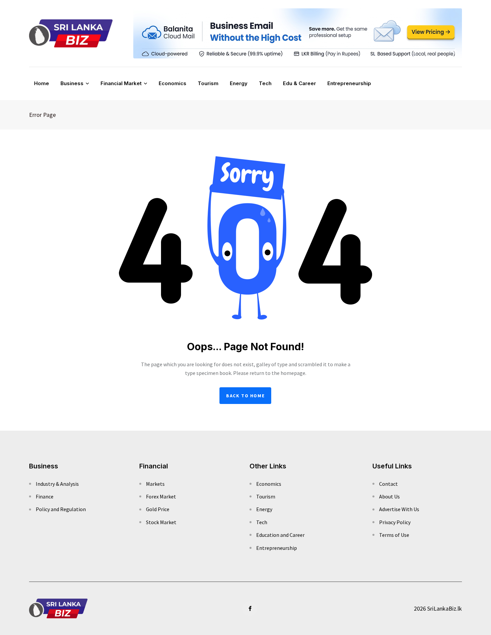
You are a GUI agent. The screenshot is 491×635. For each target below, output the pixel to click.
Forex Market (161, 496)
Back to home (245, 396)
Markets (155, 483)
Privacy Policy (395, 522)
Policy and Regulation (61, 509)
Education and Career (280, 535)
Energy (239, 83)
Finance (44, 496)
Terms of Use (394, 535)
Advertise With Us (399, 509)
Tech (265, 83)
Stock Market (161, 522)
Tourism (208, 83)
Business (72, 83)
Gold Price (157, 509)
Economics (172, 83)
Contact (388, 483)
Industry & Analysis (57, 483)
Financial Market (121, 83)
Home (41, 83)
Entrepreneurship (349, 83)
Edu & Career (299, 83)
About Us (389, 496)
